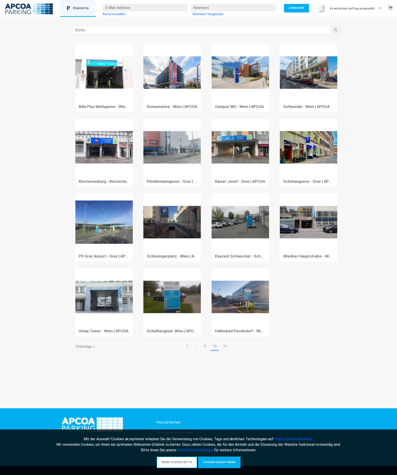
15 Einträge (86, 347)
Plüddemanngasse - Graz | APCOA (172, 181)
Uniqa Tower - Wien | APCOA (103, 331)
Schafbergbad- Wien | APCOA (172, 331)
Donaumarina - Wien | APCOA (172, 107)
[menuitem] (114, 14)
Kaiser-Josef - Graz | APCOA (240, 181)
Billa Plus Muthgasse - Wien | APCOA (104, 107)
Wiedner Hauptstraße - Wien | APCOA (308, 256)
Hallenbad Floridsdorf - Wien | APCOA (240, 331)
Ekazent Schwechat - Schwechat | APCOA (240, 256)
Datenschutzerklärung (195, 450)
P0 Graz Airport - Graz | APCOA (104, 256)
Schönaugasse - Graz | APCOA (308, 181)
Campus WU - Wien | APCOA (239, 107)
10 (214, 346)
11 (225, 346)
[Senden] (335, 30)
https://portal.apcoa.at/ (293, 439)
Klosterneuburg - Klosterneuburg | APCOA (104, 181)
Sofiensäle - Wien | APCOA (306, 107)
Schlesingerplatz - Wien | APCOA (172, 256)
